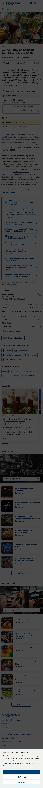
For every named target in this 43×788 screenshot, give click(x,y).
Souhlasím (22, 772)
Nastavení (21, 782)
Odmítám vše (21, 777)
